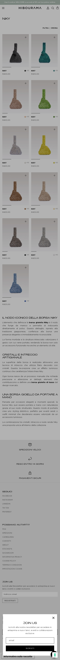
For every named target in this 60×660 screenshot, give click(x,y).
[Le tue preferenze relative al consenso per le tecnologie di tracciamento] (55, 655)
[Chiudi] (53, 618)
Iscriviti (30, 648)
